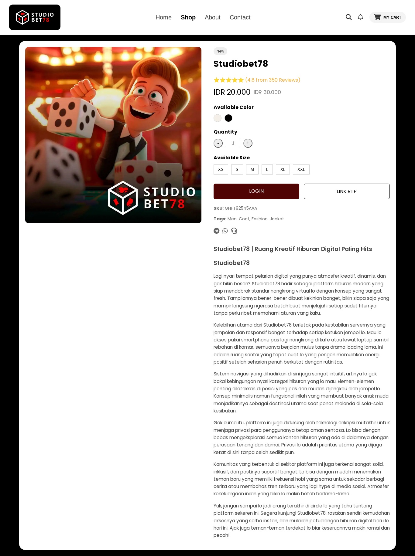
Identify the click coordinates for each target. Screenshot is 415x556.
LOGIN (256, 191)
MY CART (392, 17)
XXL (301, 169)
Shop (188, 17)
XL (282, 169)
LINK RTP (347, 191)
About (213, 17)
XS (221, 169)
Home (164, 17)
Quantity (225, 131)
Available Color (234, 107)
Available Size (232, 157)
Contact (240, 17)
